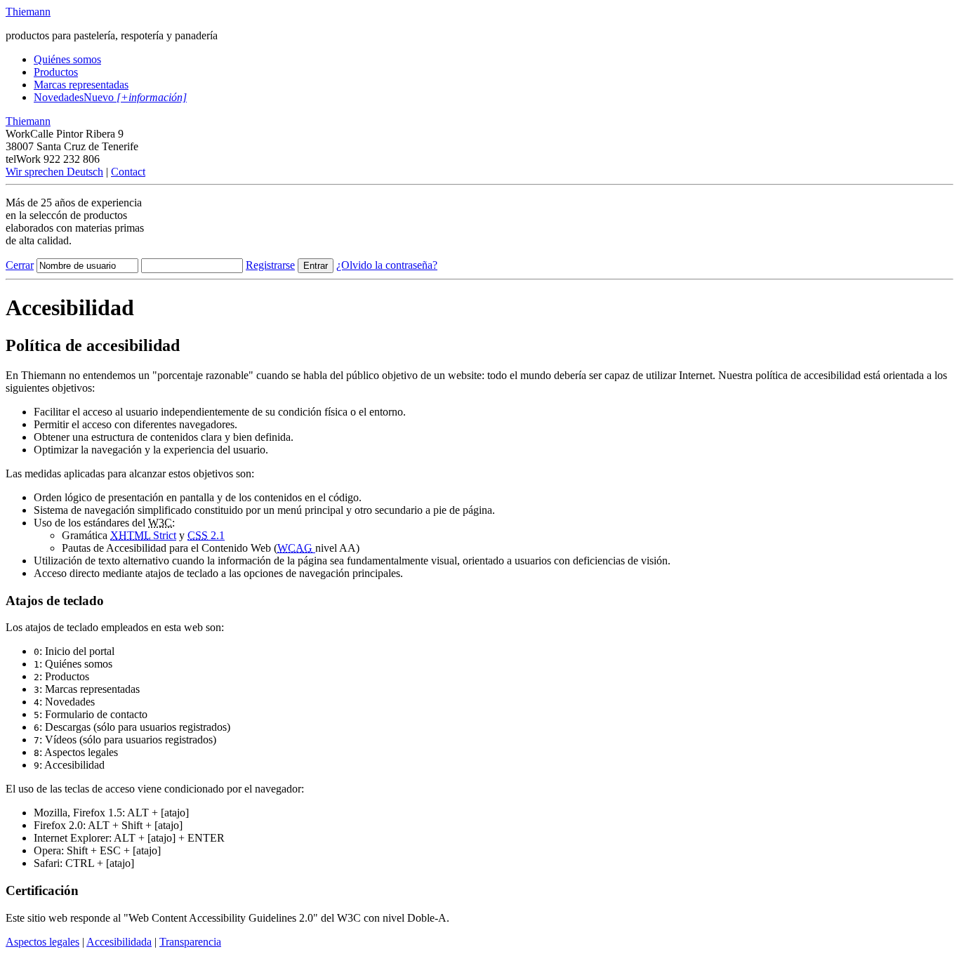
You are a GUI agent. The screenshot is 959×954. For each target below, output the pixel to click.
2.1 (206, 535)
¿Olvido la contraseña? (386, 265)
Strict (143, 535)
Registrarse (270, 265)
